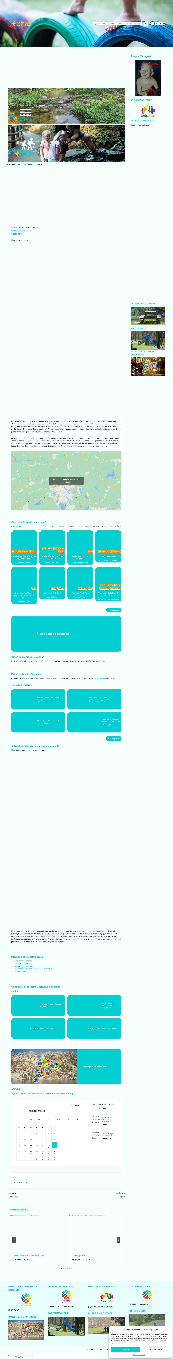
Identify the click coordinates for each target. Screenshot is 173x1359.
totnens (19, 1259)
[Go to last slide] (14, 1240)
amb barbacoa (23, 551)
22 (49, 1145)
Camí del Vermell (108, 556)
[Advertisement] (66, 70)
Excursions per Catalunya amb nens (51, 1005)
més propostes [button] (113, 610)
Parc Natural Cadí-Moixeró (29, 1255)
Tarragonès (79, 1255)
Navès (103, 526)
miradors (61, 588)
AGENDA (15, 1089)
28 (43, 1151)
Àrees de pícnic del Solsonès (80, 557)
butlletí (129, 24)
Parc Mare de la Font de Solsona (108, 594)
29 (49, 1151)
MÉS (117, 526)
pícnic (14, 551)
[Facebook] (152, 23)
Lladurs (96, 526)
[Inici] (12, 227)
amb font (32, 551)
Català (20, 1357)
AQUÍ (22, 661)
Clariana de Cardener (66, 526)
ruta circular (116, 551)
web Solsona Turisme (23, 963)
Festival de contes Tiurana (107, 1119)
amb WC (61, 551)
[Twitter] (156, 23)
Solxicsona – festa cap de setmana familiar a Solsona (35, 969)
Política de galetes (139, 1355)
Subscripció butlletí (106, 1349)
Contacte (94, 1349)
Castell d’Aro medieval (108, 1134)
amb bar (111, 585)
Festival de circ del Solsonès (49, 697)
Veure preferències (155, 1349)
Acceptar (125, 1349)
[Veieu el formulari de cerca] (146, 23)
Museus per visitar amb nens (42, 1028)
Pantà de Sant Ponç (80, 593)
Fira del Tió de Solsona (99, 697)
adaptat (53, 588)
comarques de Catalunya (20, 230)
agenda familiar (101, 678)
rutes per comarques (95, 1066)
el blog (86, 1349)
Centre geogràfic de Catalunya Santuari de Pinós (24, 595)
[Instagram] (160, 23)
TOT (53, 526)
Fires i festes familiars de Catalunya (107, 1006)
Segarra (120, 1195)
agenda (97, 24)
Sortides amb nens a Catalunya (102, 1028)
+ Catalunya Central (22, 971)
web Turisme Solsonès (23, 961)
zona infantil (104, 588)
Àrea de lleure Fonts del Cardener (52, 557)
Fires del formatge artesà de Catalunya (111, 720)
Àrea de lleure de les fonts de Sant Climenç (24, 557)
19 (31, 1145)
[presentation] (37, 1232)
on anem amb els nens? (20, 1182)
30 (54, 1151)
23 (54, 1145)
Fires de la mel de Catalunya (50, 720)
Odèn (111, 526)
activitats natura (104, 551)
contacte (137, 24)
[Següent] (118, 1240)
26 (31, 1151)
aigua (50, 548)
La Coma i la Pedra (83, 526)
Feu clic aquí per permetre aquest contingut (66, 480)
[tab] (61, 1268)
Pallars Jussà (13, 1195)
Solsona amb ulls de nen (24, 966)
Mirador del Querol (52, 593)
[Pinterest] (163, 23)
